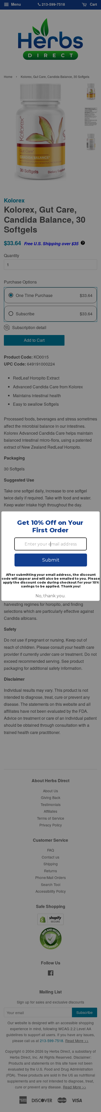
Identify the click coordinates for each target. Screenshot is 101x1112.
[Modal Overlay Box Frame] (50, 556)
